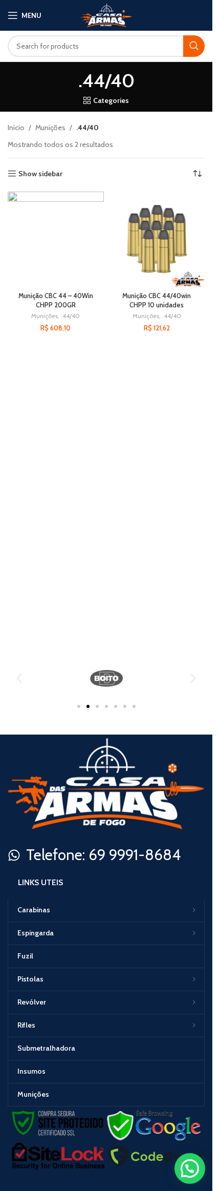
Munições (50, 127)
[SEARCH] (194, 46)
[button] (19, 678)
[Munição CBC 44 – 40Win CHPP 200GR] (56, 240)
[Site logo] (106, 14)
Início (16, 127)
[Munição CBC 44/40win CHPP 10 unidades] (157, 240)
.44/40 (70, 316)
